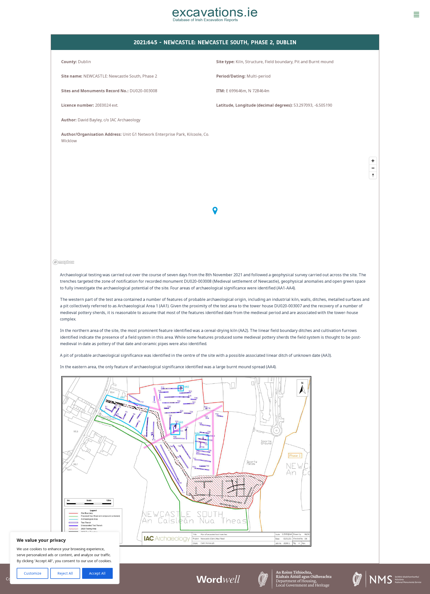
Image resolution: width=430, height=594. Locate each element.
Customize (32, 573)
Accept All (97, 573)
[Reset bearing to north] (372, 175)
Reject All (65, 573)
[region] (64, 558)
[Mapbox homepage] (63, 262)
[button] (354, 14)
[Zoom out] (372, 168)
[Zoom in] (372, 160)
